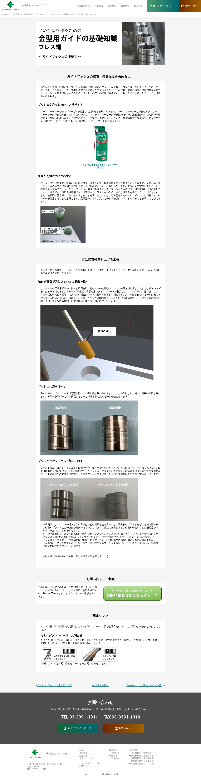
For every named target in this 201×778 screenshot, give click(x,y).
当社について (84, 6)
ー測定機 (113, 755)
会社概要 (83, 753)
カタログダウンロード (77, 728)
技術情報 (112, 6)
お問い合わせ (124, 728)
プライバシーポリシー (89, 758)
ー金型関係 (114, 753)
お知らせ (138, 6)
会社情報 (125, 6)
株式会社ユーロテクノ (58, 753)
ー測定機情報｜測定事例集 (141, 755)
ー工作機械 (114, 758)
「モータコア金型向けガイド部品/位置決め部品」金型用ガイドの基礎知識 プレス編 (145, 685)
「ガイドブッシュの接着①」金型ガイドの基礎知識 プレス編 (56, 685)
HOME (4, 14)
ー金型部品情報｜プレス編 (141, 763)
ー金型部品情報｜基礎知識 (141, 761)
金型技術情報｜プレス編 (33, 14)
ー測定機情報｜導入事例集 (141, 758)
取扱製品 (99, 6)
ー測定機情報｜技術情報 (140, 753)
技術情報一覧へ (100, 685)
